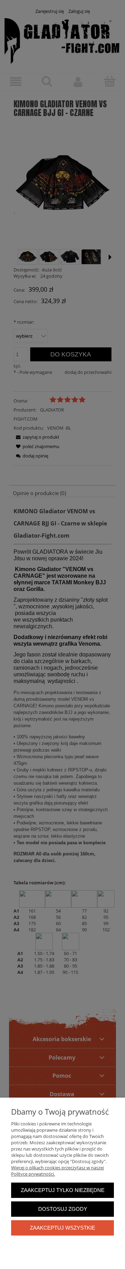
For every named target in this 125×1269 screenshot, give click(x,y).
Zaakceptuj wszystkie (62, 1228)
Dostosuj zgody (62, 1209)
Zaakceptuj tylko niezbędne (63, 1190)
